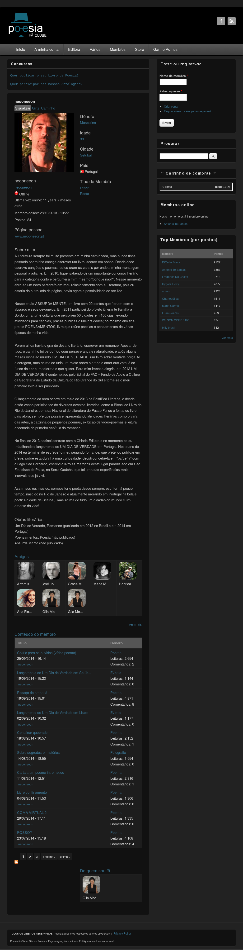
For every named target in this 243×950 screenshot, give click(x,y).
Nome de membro (173, 75)
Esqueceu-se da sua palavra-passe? (187, 111)
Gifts (35, 107)
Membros (118, 49)
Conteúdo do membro (35, 634)
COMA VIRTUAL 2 (32, 812)
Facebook (221, 21)
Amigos (21, 556)
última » (65, 857)
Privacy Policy (122, 933)
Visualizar (23, 107)
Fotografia (118, 752)
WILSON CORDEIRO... (177, 320)
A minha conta (46, 49)
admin (166, 291)
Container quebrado (32, 732)
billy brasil (168, 327)
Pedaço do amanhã (32, 692)
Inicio (20, 49)
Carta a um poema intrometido (40, 772)
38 (82, 138)
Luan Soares (170, 313)
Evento (115, 672)
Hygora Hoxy (170, 284)
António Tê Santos (175, 224)
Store (139, 49)
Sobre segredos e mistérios (38, 752)
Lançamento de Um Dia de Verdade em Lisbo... (53, 712)
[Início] (27, 36)
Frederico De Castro (175, 277)
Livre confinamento (32, 792)
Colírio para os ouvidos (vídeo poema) (46, 652)
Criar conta (171, 106)
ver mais (135, 624)
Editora (74, 49)
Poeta (84, 193)
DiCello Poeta (171, 262)
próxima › (49, 857)
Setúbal (86, 154)
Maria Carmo (170, 306)
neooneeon (23, 187)
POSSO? (24, 832)
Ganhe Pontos (165, 49)
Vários (95, 49)
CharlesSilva (170, 298)
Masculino (88, 122)
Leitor (84, 187)
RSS (232, 21)
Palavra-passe (170, 91)
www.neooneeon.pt (29, 235)
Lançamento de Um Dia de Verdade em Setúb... (54, 672)
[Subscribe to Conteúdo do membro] (16, 862)
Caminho (48, 107)
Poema (116, 652)
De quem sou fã (95, 870)
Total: (218, 187)
